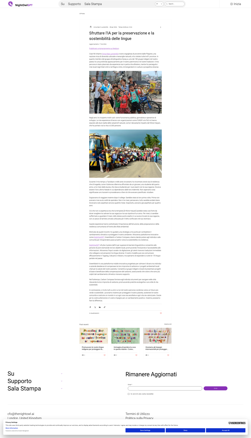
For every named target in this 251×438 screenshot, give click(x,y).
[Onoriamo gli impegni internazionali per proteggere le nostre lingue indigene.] (157, 336)
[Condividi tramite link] (104, 307)
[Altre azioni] (160, 27)
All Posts (82, 13)
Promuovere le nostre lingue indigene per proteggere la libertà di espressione (93, 348)
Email (130, 384)
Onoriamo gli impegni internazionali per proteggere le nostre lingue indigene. (157, 348)
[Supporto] (61, 381)
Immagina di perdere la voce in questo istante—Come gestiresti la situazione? (125, 348)
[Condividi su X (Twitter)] (95, 307)
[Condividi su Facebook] (90, 307)
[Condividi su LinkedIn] (100, 307)
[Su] (61, 373)
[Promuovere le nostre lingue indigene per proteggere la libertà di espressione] (94, 336)
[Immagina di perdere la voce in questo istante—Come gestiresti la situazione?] (125, 336)
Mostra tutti (168, 324)
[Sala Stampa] (61, 388)
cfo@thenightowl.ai (21, 414)
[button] (62, 4)
